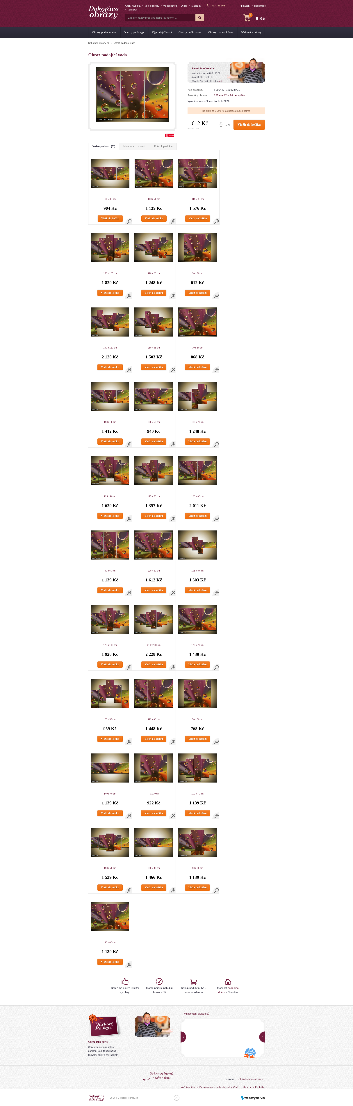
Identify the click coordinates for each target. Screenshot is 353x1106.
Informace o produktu (134, 146)
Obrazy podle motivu (104, 32)
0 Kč (257, 17)
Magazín (196, 5)
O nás (184, 5)
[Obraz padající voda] (132, 94)
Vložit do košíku (249, 124)
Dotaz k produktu (163, 146)
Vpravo (262, 1037)
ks (229, 124)
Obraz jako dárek (98, 1041)
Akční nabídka (132, 5)
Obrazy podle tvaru (190, 32)
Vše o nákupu (152, 5)
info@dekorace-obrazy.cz (251, 1079)
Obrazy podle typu (134, 32)
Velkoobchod (170, 5)
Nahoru (176, 1098)
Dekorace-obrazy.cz (98, 43)
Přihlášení (245, 5)
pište (220, 81)
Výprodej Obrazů (162, 32)
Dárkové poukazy (251, 32)
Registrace (260, 5)
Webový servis (253, 1098)
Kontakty (132, 9)
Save (171, 135)
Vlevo (183, 1037)
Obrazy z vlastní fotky (221, 32)
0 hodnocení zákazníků (196, 1013)
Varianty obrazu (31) (103, 146)
